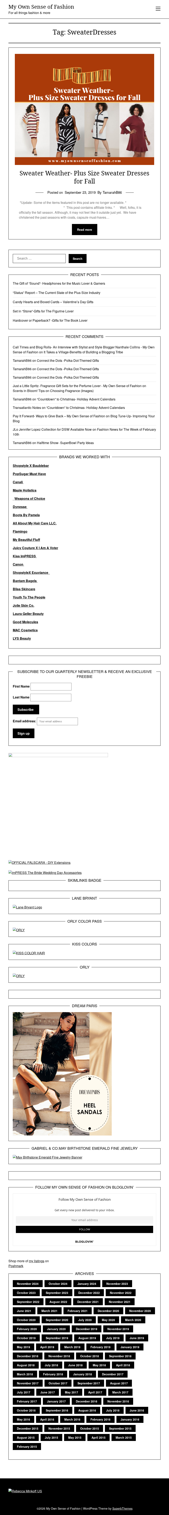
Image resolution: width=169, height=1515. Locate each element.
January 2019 (130, 1347)
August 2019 (87, 1338)
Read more (84, 229)
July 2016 (113, 1410)
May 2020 (108, 1320)
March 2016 (72, 1419)
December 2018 (27, 1356)
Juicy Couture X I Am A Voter (35, 547)
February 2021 (78, 1311)
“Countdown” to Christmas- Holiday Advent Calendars (76, 399)
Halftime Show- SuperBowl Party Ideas (65, 442)
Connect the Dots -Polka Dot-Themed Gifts (68, 360)
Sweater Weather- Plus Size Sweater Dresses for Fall (84, 177)
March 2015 (124, 1437)
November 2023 (117, 1284)
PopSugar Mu (23, 473)
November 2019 (118, 1329)
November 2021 (119, 1302)
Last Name (21, 697)
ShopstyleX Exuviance (31, 572)
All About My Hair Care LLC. (34, 523)
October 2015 (89, 1428)
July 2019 (113, 1338)
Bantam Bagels (25, 580)
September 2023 (57, 1293)
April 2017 (95, 1392)
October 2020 (26, 1320)
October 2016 (26, 1410)
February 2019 (100, 1347)
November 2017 (28, 1383)
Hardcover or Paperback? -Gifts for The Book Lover (50, 320)
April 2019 (47, 1347)
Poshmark (15, 1265)
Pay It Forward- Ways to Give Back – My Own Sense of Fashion (59, 416)
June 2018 (75, 1365)
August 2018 (26, 1365)
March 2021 (49, 1311)
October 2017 (58, 1383)
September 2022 (28, 1302)
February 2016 (100, 1419)
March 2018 (25, 1374)
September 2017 (88, 1383)
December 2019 (86, 1329)
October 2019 (26, 1338)
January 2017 (56, 1401)
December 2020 (108, 1311)
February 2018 (53, 1374)
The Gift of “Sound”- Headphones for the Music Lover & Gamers (59, 283)
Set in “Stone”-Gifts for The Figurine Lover (43, 311)
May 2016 (23, 1419)
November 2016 (118, 1401)
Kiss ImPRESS (25, 556)
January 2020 (56, 1329)
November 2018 (59, 1356)
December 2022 (89, 1293)
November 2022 (120, 1293)
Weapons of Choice (29, 498)
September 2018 (120, 1356)
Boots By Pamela (26, 515)
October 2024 (58, 1284)
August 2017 (119, 1383)
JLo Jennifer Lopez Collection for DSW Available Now (52, 429)
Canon (18, 564)
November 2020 (140, 1311)
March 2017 (120, 1392)
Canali (18, 482)
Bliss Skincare (24, 589)
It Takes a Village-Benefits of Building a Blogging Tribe (83, 352)
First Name (21, 686)
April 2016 (47, 1419)
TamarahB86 (22, 360)
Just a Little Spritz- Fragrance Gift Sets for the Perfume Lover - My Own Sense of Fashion (77, 385)
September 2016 (57, 1410)
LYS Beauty (22, 638)
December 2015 (27, 1428)
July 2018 (51, 1365)
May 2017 (71, 1392)
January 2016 (130, 1419)
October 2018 (89, 1356)
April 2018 (123, 1365)
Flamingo (20, 531)
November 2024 (28, 1284)
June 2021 (24, 1311)
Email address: (25, 721)
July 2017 (23, 1392)
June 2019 (137, 1338)
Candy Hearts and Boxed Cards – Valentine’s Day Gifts (53, 301)
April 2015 (99, 1437)
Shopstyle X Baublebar (31, 465)
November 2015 (59, 1428)
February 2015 (27, 1446)
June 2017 (47, 1392)
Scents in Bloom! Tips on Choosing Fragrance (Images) (53, 390)
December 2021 (88, 1302)
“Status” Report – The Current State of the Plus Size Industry (56, 292)
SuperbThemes (122, 1508)
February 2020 (27, 1329)
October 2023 (26, 1293)
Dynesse (20, 506)
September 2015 (120, 1428)
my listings (36, 1261)
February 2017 (27, 1401)
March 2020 (133, 1320)
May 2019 (23, 1347)
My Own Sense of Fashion (41, 6)
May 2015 (74, 1437)
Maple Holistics (24, 490)
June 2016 (137, 1410)
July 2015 (51, 1437)
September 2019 (57, 1338)
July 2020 (85, 1320)
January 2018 (82, 1374)
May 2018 (99, 1365)
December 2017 (112, 1374)
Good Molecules (25, 621)
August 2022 (58, 1302)
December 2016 (86, 1401)
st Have (40, 473)
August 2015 (26, 1437)
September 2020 (57, 1320)
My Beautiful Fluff (26, 539)
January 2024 (86, 1284)
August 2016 (87, 1410)
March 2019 (72, 1347)
